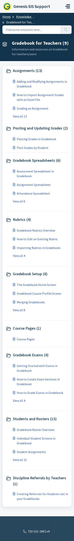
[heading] (37, 71)
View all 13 (20, 116)
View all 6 (19, 201)
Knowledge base (27, 17)
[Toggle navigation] (68, 6)
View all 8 (19, 310)
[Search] (66, 29)
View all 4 (19, 256)
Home (6, 17)
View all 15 (20, 460)
